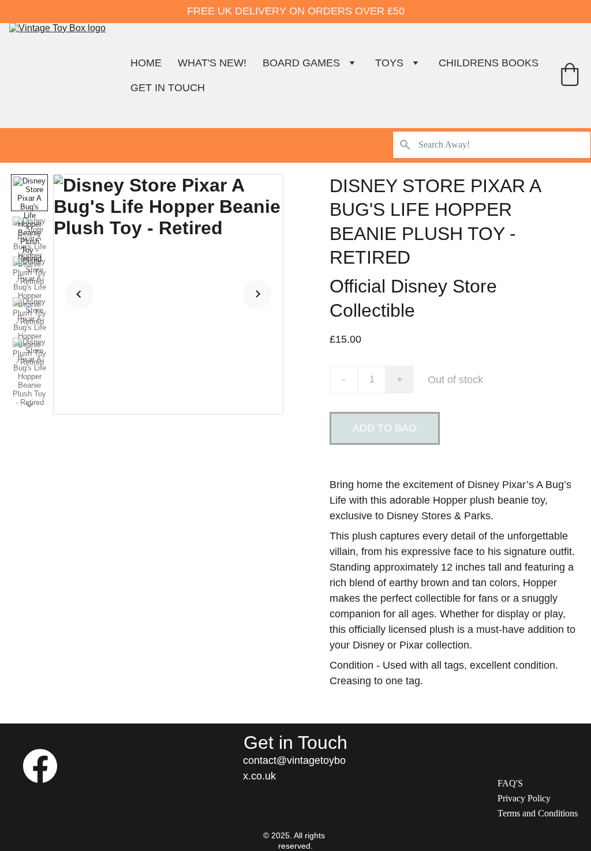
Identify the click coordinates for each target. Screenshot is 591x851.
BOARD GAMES (301, 63)
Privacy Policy (524, 798)
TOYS (389, 63)
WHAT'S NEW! (212, 63)
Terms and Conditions (538, 813)
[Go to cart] (570, 75)
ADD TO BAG (385, 428)
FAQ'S (510, 783)
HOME (146, 63)
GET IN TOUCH (167, 87)
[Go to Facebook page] (40, 766)
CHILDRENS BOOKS (488, 63)
